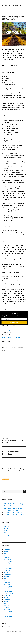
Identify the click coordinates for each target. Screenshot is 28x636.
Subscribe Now (14, 322)
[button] (14, 313)
